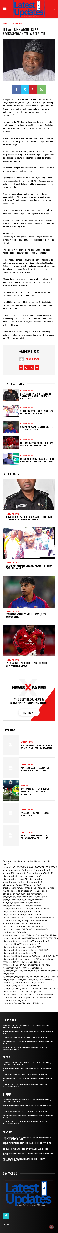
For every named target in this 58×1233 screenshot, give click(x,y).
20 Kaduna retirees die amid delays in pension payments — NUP (36, 412)
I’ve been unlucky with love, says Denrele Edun (35, 814)
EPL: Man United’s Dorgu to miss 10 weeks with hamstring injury (36, 444)
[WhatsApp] (41, 89)
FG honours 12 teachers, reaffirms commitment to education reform (37, 460)
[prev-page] (4, 851)
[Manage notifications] (51, 1227)
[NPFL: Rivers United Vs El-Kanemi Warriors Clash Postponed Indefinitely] (11, 790)
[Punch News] (22, 359)
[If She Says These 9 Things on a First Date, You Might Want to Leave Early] (11, 745)
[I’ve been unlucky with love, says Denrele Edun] (11, 813)
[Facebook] (16, 89)
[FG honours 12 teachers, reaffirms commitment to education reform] (11, 459)
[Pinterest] (33, 89)
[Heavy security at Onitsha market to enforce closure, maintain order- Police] (11, 395)
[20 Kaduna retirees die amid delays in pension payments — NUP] (11, 411)
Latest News (18, 23)
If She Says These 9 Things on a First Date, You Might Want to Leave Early (36, 746)
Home (5, 23)
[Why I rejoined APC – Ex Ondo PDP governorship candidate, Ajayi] (11, 767)
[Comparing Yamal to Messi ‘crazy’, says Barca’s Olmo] (11, 427)
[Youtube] (37, 367)
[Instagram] (26, 367)
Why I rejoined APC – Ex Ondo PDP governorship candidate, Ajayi (35, 769)
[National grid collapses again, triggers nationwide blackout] (11, 835)
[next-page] (9, 851)
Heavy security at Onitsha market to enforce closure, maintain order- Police (36, 396)
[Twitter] (25, 89)
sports (24, 786)
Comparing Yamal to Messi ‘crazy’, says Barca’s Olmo (36, 428)
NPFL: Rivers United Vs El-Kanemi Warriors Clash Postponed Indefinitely (35, 792)
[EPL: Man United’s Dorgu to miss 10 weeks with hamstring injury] (11, 442)
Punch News (32, 359)
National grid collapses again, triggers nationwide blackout (34, 837)
